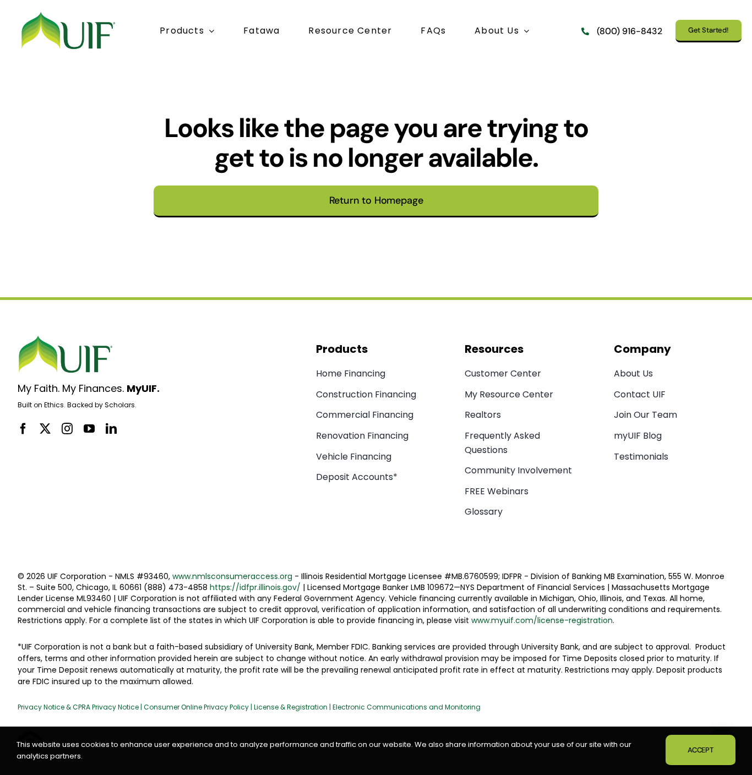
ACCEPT (700, 750)
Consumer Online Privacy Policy (196, 707)
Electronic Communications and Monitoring (407, 707)
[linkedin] (111, 428)
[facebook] (23, 428)
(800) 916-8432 (629, 31)
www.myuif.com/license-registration (542, 620)
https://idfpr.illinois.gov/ (255, 587)
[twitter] (45, 428)
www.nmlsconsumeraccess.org (232, 576)
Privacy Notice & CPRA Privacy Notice (79, 707)
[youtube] (89, 428)
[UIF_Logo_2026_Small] (68, 14)
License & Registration (291, 707)
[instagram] (67, 428)
